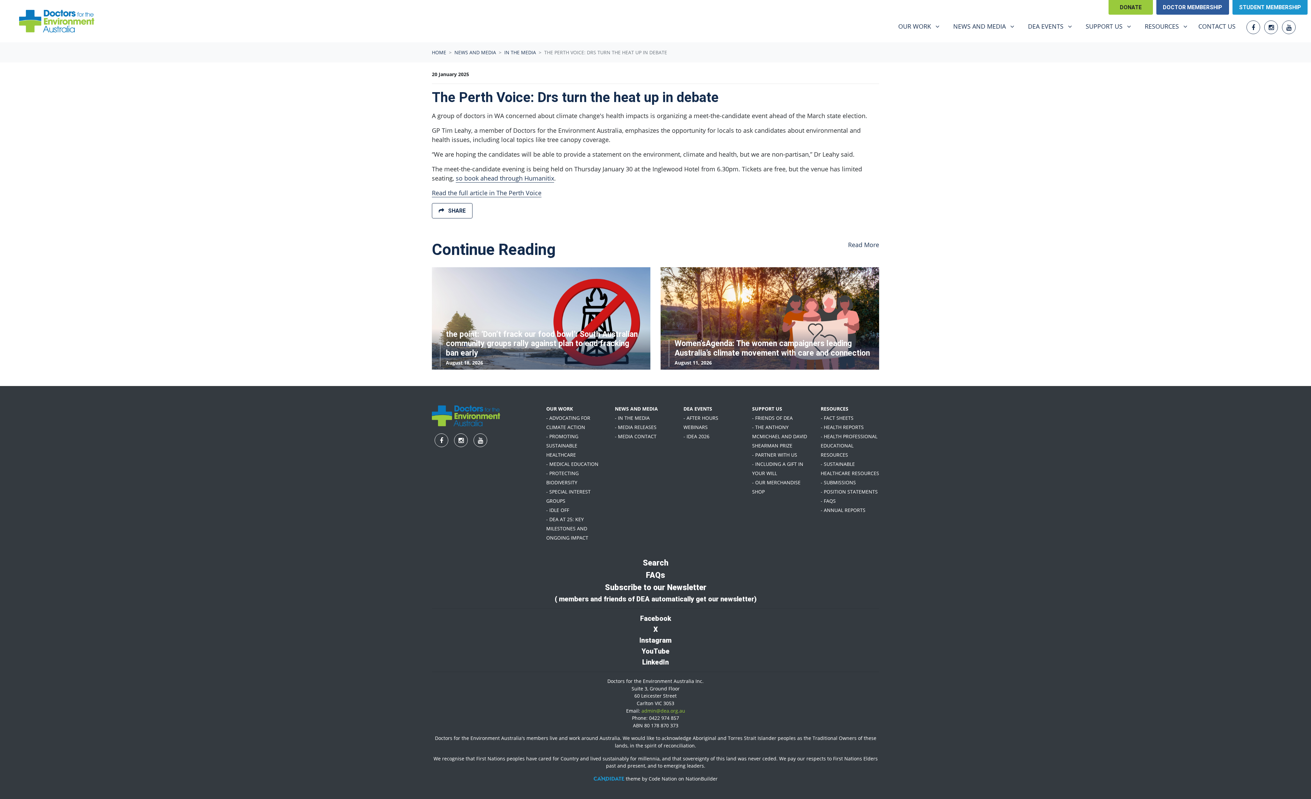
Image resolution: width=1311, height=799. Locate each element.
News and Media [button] (986, 26)
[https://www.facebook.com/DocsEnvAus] (1253, 27)
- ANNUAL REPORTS (843, 510)
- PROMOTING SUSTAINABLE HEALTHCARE (562, 445)
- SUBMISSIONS (838, 482)
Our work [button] (921, 26)
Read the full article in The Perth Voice (486, 193)
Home (439, 52)
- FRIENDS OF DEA (772, 418)
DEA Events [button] (1052, 26)
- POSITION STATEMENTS (849, 491)
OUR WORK (559, 408)
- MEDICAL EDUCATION (572, 464)
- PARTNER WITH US (774, 455)
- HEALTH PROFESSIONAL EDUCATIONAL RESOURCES (849, 445)
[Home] (56, 21)
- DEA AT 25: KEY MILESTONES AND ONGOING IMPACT (567, 528)
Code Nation (663, 778)
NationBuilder (702, 778)
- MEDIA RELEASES (636, 427)
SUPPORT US (767, 408)
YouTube (655, 651)
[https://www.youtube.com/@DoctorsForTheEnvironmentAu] (1289, 27)
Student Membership (1270, 7)
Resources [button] (1168, 26)
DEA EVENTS (697, 408)
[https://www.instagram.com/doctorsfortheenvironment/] (1271, 27)
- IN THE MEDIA (632, 418)
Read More (863, 245)
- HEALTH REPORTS (842, 427)
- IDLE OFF (557, 510)
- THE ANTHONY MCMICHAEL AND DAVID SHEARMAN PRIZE (779, 436)
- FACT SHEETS (837, 418)
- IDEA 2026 (696, 436)
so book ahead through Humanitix (505, 178)
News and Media (475, 52)
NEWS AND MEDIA (636, 408)
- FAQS (828, 501)
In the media (520, 52)
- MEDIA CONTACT (636, 436)
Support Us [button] (1111, 26)
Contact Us (1217, 26)
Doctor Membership (1192, 7)
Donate (1131, 7)
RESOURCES (834, 408)
